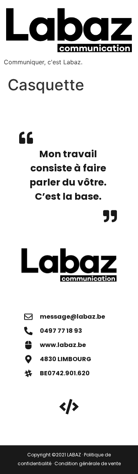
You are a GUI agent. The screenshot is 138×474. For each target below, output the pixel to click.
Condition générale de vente (87, 463)
